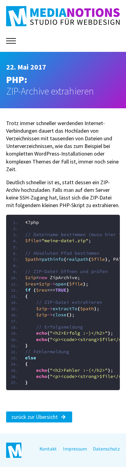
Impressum (75, 449)
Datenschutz (106, 449)
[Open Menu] (11, 41)
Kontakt (48, 449)
